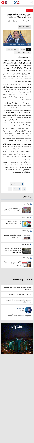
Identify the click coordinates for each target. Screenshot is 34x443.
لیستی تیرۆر (17, 53)
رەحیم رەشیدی (15, 184)
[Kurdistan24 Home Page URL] (17, 2)
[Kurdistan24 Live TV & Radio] (2, 2)
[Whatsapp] (19, 189)
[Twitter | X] (15, 189)
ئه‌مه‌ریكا (23, 49)
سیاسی (29, 10)
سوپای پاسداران (26, 53)
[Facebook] (10, 189)
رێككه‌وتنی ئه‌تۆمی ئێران (12, 49)
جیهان (28, 49)
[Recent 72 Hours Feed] (6, 2)
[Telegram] (24, 189)
